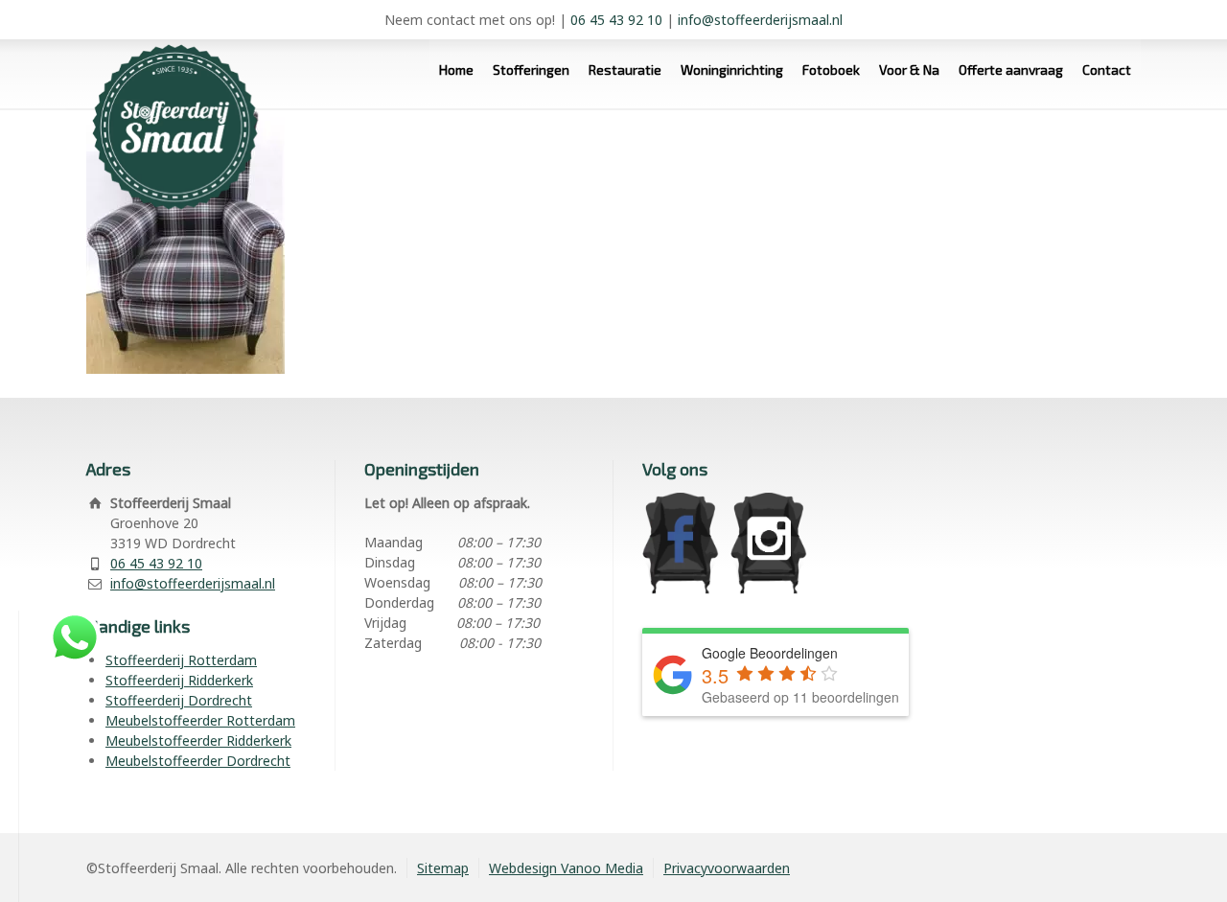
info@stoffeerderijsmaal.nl (760, 20)
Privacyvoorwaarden (726, 868)
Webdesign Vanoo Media (566, 868)
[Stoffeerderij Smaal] (167, 69)
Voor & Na (909, 69)
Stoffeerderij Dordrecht (178, 700)
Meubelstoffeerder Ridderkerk (198, 740)
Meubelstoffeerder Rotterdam (200, 720)
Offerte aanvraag (1011, 69)
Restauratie (625, 69)
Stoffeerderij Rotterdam (181, 660)
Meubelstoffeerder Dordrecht (197, 761)
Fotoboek (831, 69)
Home (456, 69)
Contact (1106, 69)
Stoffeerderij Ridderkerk (179, 680)
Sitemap (443, 868)
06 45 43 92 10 (616, 20)
